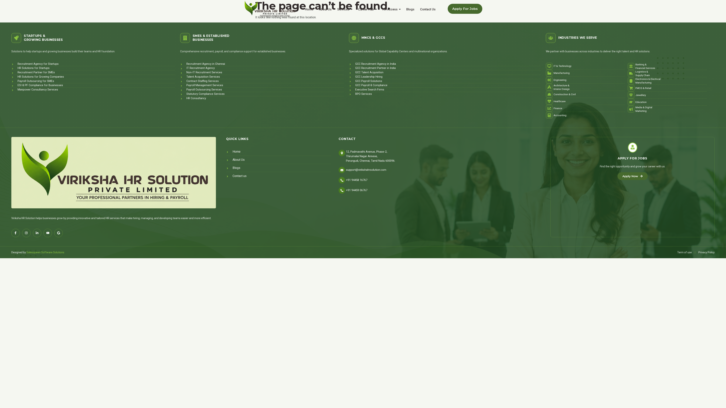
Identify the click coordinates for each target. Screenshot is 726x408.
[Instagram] (26, 233)
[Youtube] (47, 233)
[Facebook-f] (15, 233)
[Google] (58, 233)
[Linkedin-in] (37, 233)
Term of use (684, 252)
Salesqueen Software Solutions (45, 252)
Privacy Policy (706, 252)
